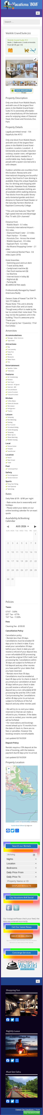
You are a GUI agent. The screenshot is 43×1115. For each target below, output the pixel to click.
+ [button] (9, 768)
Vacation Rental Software (17, 825)
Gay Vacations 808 (31, 1112)
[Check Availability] (21, 91)
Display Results (21, 885)
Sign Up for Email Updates (21, 936)
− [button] (9, 772)
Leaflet (17, 822)
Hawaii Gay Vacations (24, 1109)
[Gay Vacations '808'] (9, 5)
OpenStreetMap (25, 822)
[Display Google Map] (10, 50)
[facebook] (9, 908)
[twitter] (16, 908)
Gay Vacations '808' (21, 4)
